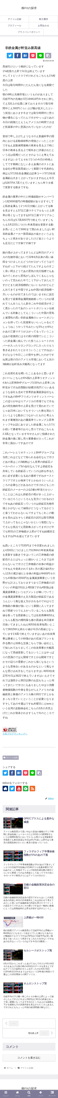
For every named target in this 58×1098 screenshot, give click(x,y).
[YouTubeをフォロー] (19, 788)
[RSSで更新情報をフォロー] (32, 788)
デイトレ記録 (12, 757)
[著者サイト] (5, 788)
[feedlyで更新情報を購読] (25, 788)
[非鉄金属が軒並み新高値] (25, 55)
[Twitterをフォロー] (12, 788)
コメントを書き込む (29, 1057)
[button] (52, 746)
